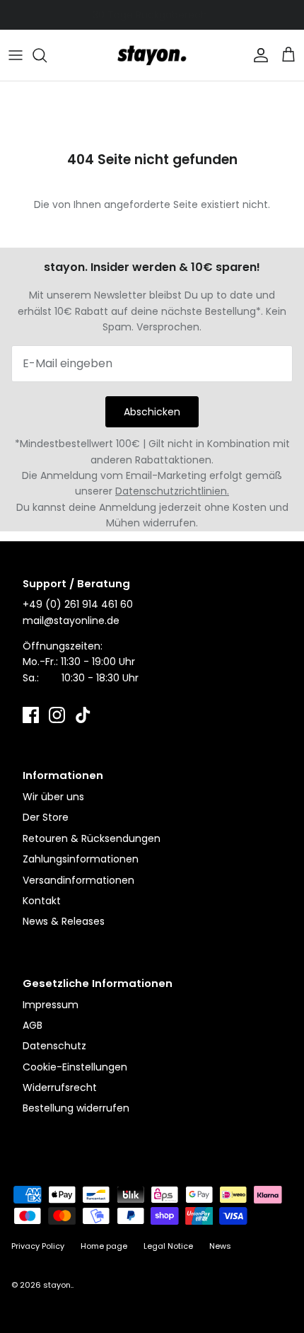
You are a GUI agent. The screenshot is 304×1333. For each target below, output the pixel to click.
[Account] (257, 55)
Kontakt (42, 901)
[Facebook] (31, 715)
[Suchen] (46, 55)
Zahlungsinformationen (81, 859)
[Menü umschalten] (15, 55)
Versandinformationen (78, 880)
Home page (104, 1246)
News (220, 1246)
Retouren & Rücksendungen (91, 838)
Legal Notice (168, 1246)
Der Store (46, 817)
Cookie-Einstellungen (75, 1067)
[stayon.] (152, 55)
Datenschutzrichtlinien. (172, 491)
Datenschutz (54, 1046)
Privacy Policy (37, 1246)
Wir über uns (53, 797)
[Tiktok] (83, 715)
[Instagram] (57, 715)
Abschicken (152, 412)
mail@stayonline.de (71, 620)
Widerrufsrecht (60, 1087)
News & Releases (64, 921)
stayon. (57, 1285)
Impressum (50, 1005)
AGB (32, 1025)
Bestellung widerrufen (76, 1108)
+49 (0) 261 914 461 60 (78, 604)
